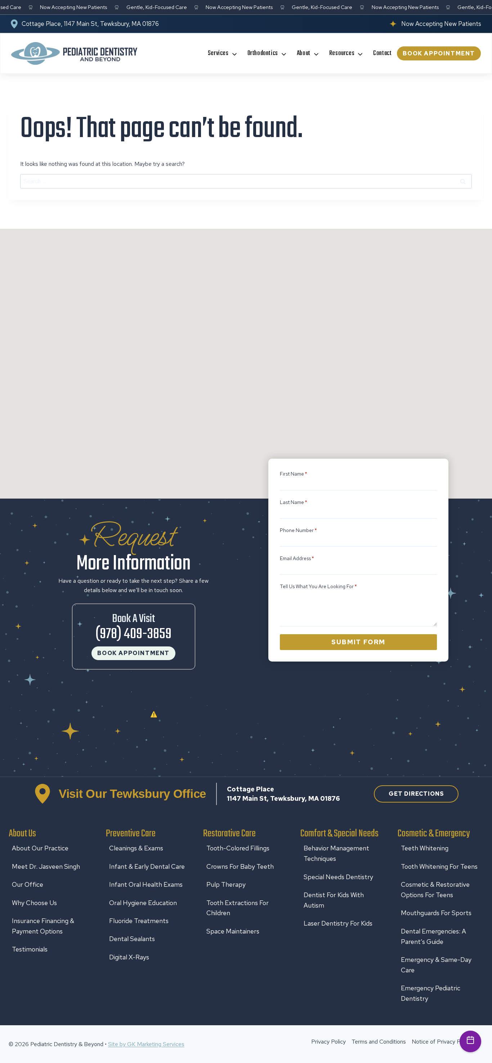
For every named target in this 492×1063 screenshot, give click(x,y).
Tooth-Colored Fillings (237, 848)
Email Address (297, 558)
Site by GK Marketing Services (146, 1044)
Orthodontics (262, 53)
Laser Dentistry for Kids (338, 923)
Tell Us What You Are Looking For (318, 586)
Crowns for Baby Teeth (240, 866)
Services (218, 53)
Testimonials (30, 949)
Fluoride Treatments (139, 921)
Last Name (293, 502)
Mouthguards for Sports (436, 913)
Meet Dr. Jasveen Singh (46, 866)
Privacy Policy (328, 1041)
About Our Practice (40, 848)
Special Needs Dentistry (338, 877)
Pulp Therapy (226, 884)
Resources (341, 53)
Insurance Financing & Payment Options (43, 926)
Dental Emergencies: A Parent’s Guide (433, 936)
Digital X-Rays (129, 957)
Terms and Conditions (379, 1041)
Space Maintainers (232, 931)
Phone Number (298, 530)
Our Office (27, 884)
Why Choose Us (34, 903)
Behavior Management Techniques (336, 853)
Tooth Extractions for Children (237, 908)
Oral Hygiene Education (143, 903)
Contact (382, 53)
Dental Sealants (132, 939)
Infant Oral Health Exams (146, 884)
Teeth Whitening (424, 848)
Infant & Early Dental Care (147, 866)
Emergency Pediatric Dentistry (430, 993)
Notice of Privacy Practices (446, 1041)
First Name (293, 474)
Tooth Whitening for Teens (439, 866)
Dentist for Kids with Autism (334, 900)
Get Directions (416, 794)
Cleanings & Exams (136, 848)
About (303, 53)
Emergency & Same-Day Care (436, 964)
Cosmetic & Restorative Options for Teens (435, 889)
